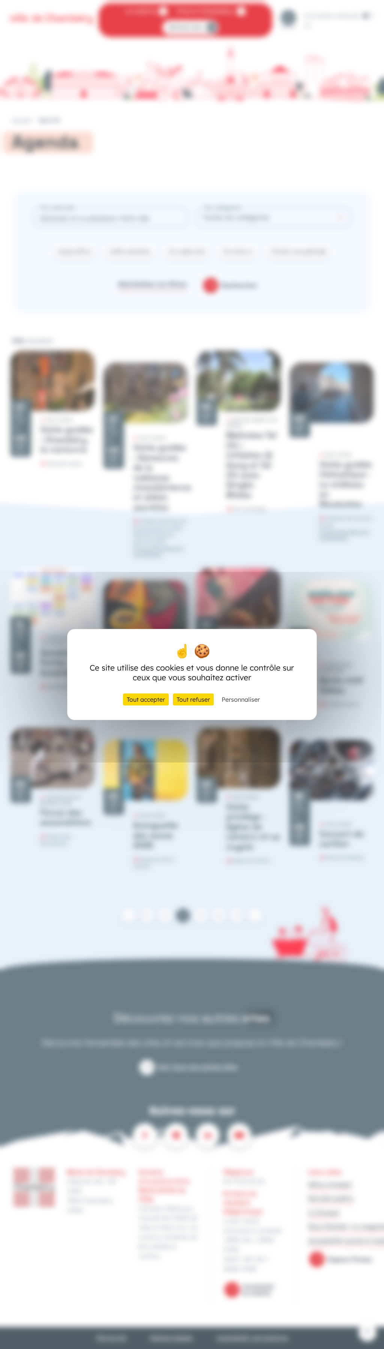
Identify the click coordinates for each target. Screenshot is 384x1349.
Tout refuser (193, 699)
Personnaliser (241, 699)
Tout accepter (146, 699)
